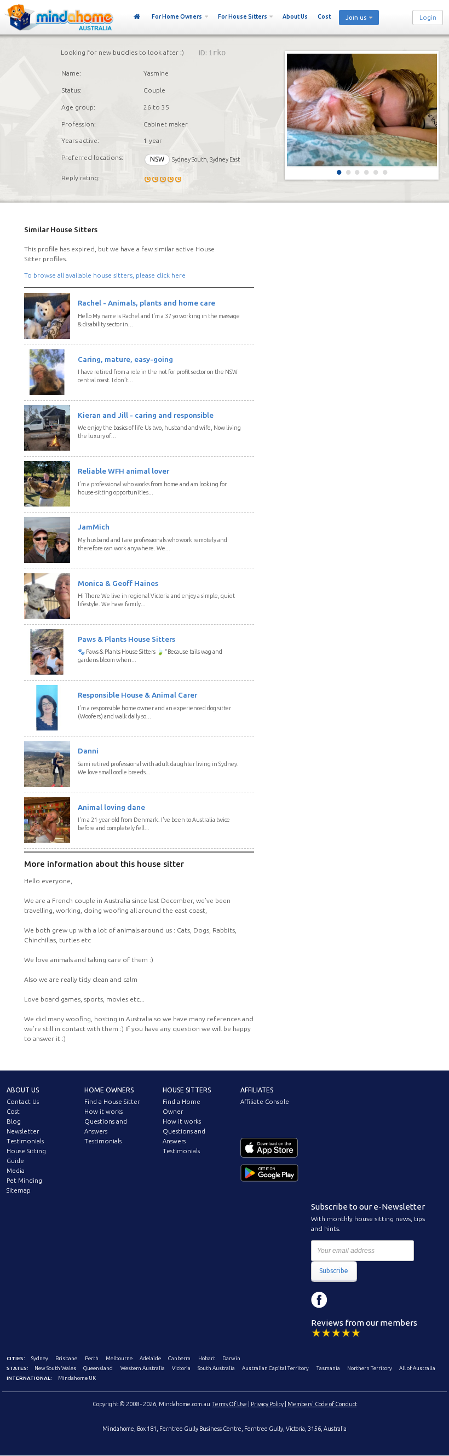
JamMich (94, 526)
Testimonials (25, 1141)
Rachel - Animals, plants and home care (146, 302)
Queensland (98, 1368)
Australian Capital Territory (275, 1368)
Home (137, 16)
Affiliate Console (264, 1101)
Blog (14, 1121)
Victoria (181, 1368)
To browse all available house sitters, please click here (105, 275)
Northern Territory (369, 1368)
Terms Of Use (229, 1404)
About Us (295, 16)
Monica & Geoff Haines (118, 583)
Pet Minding (24, 1180)
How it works (103, 1111)
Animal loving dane (111, 807)
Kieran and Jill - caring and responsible (146, 415)
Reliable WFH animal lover (123, 471)
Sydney (39, 1358)
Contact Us (23, 1101)
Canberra (179, 1358)
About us (23, 1090)
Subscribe (333, 1270)
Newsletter (23, 1131)
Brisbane (66, 1358)
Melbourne (119, 1358)
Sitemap (19, 1190)
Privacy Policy (267, 1404)
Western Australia (142, 1368)
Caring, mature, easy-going (125, 359)
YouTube (368, 1300)
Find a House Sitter (112, 1101)
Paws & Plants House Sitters (126, 639)
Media (16, 1170)
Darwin (231, 1358)
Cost (324, 16)
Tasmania (328, 1368)
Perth (92, 1358)
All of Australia (417, 1368)
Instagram (344, 1300)
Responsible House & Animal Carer (137, 694)
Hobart (206, 1358)
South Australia (216, 1368)
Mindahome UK (77, 1378)
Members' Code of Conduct (322, 1404)
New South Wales (55, 1368)
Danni (88, 750)
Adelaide (150, 1358)
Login (427, 17)
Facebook (319, 1300)
